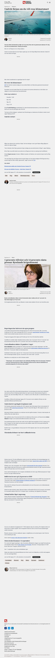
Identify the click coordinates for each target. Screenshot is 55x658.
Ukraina (7, 563)
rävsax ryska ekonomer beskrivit (19, 537)
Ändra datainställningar (9, 651)
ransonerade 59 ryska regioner (34, 465)
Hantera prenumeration (9, 631)
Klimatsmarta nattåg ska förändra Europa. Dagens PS (17, 166)
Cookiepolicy (7, 639)
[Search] (47, 2)
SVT (5, 85)
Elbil (6, 175)
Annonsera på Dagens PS (10, 644)
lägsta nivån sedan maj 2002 (40, 461)
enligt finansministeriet (17, 407)
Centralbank (8, 560)
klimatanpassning (25, 175)
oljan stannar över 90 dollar (25, 544)
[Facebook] (5, 628)
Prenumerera (36, 172)
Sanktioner (41, 560)
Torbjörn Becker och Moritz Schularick (25, 480)
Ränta (27, 560)
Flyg (11, 175)
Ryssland (33, 560)
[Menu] (50, 2)
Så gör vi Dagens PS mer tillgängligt (12, 649)
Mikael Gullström (13, 568)
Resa (33, 175)
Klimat (16, 175)
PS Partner (7, 648)
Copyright (6, 636)
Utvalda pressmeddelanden (10, 633)
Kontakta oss (7, 635)
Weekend (14, 6)
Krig (22, 560)
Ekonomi (16, 560)
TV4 (34, 160)
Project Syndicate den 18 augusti (39, 496)
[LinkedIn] (12, 628)
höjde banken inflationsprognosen (39, 348)
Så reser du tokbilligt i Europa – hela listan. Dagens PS (17, 169)
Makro (13, 257)
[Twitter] (9, 628)
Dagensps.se (7, 6)
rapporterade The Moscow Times (41, 332)
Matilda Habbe (13, 180)
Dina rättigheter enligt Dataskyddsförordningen (15, 641)
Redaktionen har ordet (9, 646)
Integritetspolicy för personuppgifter (13, 638)
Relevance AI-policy (9, 643)
